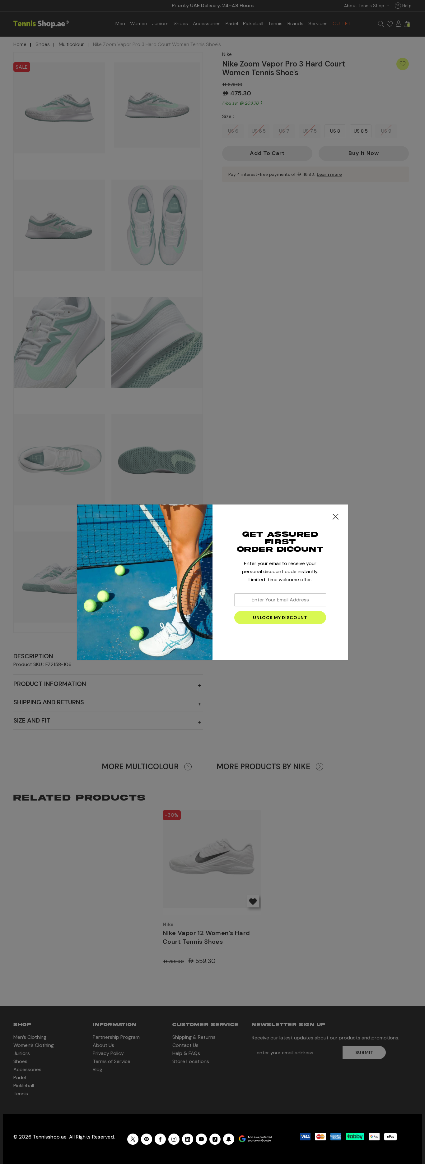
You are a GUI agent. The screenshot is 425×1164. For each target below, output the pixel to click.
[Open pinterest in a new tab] (146, 1139)
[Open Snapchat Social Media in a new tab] (228, 1139)
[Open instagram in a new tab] (174, 1139)
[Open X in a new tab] (132, 1139)
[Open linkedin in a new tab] (187, 1139)
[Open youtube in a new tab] (201, 1139)
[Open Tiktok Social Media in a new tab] (215, 1139)
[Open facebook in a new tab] (160, 1139)
